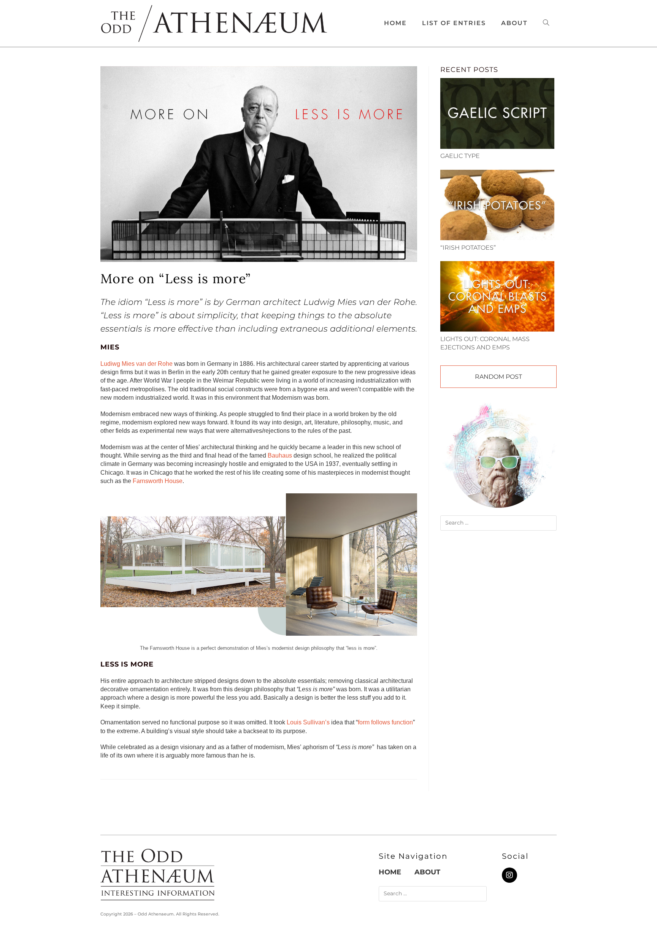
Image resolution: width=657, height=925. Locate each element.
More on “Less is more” (175, 278)
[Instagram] (509, 875)
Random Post (498, 376)
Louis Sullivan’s (308, 722)
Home (390, 872)
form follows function (385, 722)
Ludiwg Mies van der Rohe (136, 363)
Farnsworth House (157, 481)
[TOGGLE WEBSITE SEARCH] (546, 23)
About (427, 872)
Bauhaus (280, 455)
